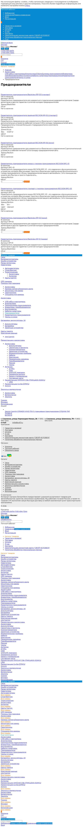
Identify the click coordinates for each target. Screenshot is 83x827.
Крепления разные (13, 482)
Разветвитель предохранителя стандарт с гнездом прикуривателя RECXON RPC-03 (36, 189)
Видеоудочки (10, 395)
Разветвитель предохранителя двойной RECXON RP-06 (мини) (27, 143)
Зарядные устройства (14, 328)
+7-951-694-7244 (7, 53)
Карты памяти (11, 480)
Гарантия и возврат (13, 26)
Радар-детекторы (12, 468)
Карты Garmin (10, 278)
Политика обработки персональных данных (23, 37)
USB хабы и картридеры (15, 74)
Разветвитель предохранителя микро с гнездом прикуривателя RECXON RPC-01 (35, 164)
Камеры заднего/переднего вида (19, 289)
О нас (7, 32)
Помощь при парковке (14, 474)
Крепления (14, 357)
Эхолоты (8, 397)
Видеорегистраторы (13, 465)
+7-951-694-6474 (7, 51)
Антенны (13, 276)
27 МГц (11, 369)
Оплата (8, 30)
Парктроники (10, 293)
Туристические (11, 272)
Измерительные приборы (20, 353)
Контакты (9, 33)
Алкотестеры (30, 74)
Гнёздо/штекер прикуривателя (49, 74)
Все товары (6, 695)
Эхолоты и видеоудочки (15, 486)
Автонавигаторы (12, 268)
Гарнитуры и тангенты (18, 348)
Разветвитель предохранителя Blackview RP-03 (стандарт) (25, 95)
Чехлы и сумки (24, 78)
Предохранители (55, 76)
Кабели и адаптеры (40, 76)
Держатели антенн (17, 374)
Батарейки (9, 326)
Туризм (8, 488)
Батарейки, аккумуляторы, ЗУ (17, 478)
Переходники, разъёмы (19, 359)
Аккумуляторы (11, 324)
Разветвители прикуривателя (17, 315)
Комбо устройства (12, 466)
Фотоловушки (11, 491)
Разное (12, 363)
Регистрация (10, 19)
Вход (7, 17)
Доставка (9, 28)
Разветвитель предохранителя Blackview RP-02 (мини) (24, 218)
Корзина (8, 447)
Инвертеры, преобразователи (18, 307)
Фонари (8, 489)
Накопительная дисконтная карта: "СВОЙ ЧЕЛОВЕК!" (27, 35)
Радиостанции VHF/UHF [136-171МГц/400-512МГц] (25, 380)
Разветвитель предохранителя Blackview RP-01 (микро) (24, 239)
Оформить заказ (12, 450)
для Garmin (9, 337)
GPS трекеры (10, 472)
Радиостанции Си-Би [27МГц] (17, 384)
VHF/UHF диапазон (17, 372)
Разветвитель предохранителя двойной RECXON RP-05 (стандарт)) (29, 115)
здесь (27, 6)
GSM (11, 371)
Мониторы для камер (14, 291)
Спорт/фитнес (11, 270)
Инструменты (26, 76)
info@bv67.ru (17, 423)
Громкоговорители (17, 349)
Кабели (12, 355)
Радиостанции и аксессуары (17, 484)
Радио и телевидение (18, 376)
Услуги (8, 386)
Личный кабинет (12, 448)
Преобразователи (16, 361)
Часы (7, 463)
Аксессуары (10, 72)
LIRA (11, 382)
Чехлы (11, 365)
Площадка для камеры (14, 295)
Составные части (16, 378)
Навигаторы (10, 470)
